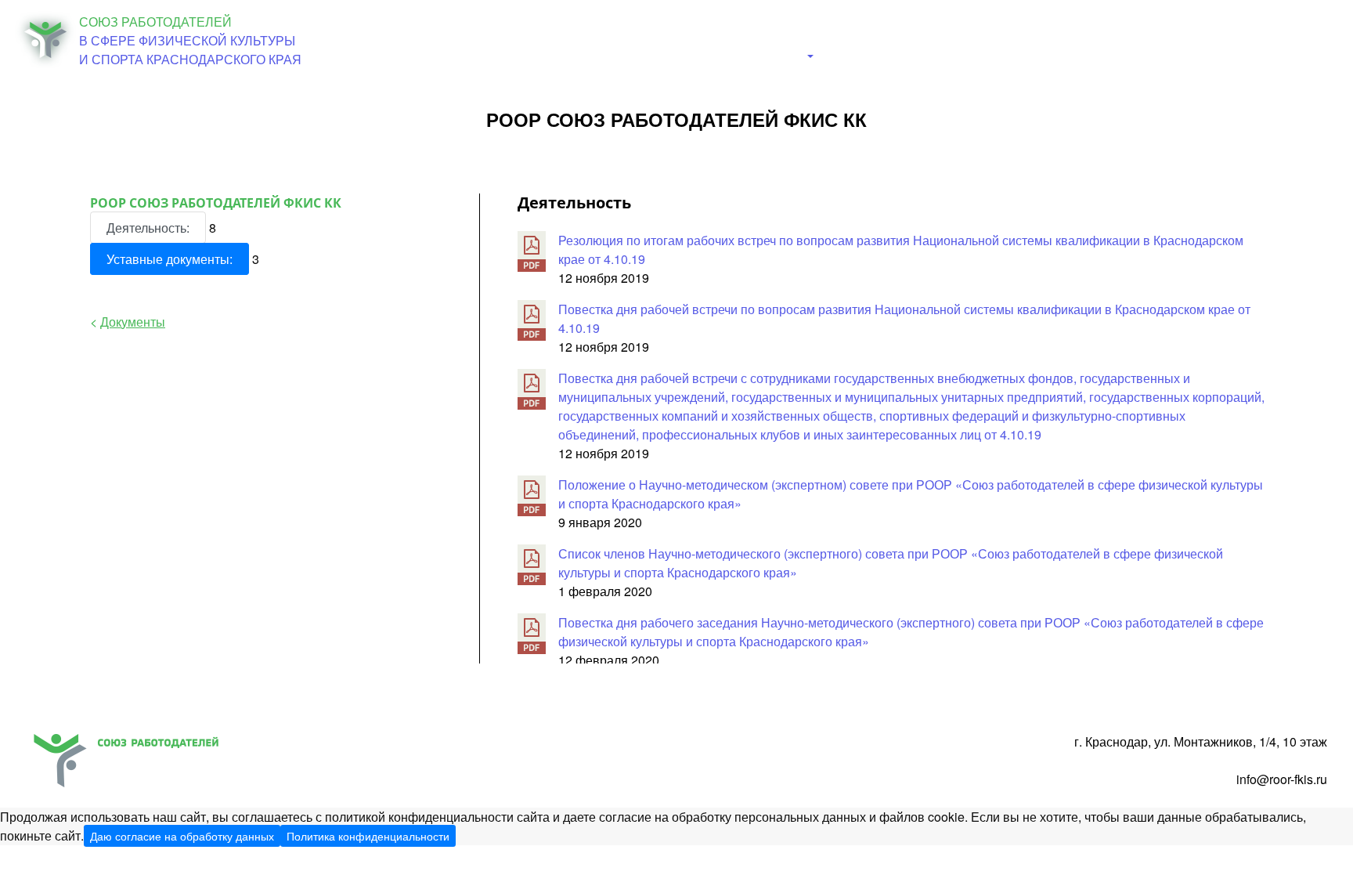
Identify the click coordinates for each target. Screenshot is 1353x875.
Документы (846, 39)
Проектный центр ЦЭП (1260, 39)
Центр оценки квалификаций (1080, 39)
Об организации (668, 39)
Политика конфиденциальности (368, 836)
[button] (846, 56)
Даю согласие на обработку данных (182, 836)
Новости (765, 39)
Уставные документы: (169, 259)
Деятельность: (147, 228)
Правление (935, 39)
